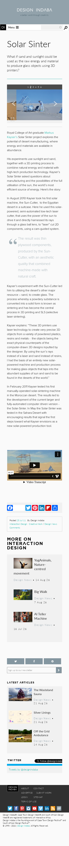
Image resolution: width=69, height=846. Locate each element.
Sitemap (38, 797)
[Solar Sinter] (34, 122)
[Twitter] (28, 508)
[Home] (34, 10)
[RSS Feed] (53, 808)
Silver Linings (42, 712)
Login (24, 797)
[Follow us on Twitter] (15, 661)
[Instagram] (28, 808)
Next (54, 106)
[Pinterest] (35, 508)
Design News (51, 524)
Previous (15, 106)
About (25, 788)
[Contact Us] (59, 808)
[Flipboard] (48, 508)
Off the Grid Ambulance (41, 733)
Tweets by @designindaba (23, 769)
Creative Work (36, 524)
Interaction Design (18, 524)
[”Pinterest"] (52, 661)
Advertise (27, 792)
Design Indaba (23, 825)
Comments (15, 527)
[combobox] (51, 27)
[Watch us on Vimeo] (40, 808)
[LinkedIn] (42, 508)
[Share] (55, 508)
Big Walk (40, 591)
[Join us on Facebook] (34, 661)
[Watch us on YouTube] (34, 808)
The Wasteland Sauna (43, 692)
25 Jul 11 (21, 520)
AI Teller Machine (40, 616)
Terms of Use (28, 801)
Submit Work (44, 792)
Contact (38, 788)
